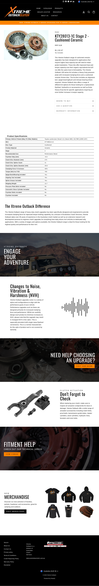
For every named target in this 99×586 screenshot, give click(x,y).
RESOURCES (57, 12)
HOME (38, 8)
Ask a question (64, 106)
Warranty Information (68, 111)
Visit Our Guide (84, 366)
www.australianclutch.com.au (35, 558)
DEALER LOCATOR (43, 12)
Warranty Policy (9, 562)
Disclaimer (7, 565)
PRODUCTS (59, 8)
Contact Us (7, 549)
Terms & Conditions (10, 555)
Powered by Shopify (49, 578)
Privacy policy (8, 552)
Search (6, 542)
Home (57, 32)
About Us (7, 545)
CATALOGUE (47, 8)
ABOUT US (44, 15)
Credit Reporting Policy (11, 558)
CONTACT (54, 15)
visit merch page (15, 511)
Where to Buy (63, 101)
